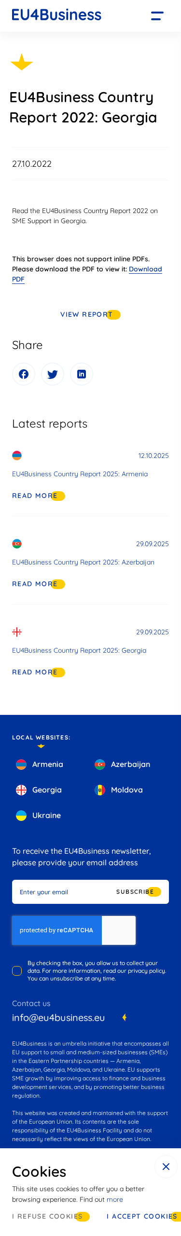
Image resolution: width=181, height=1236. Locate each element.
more (115, 1199)
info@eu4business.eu (58, 1017)
